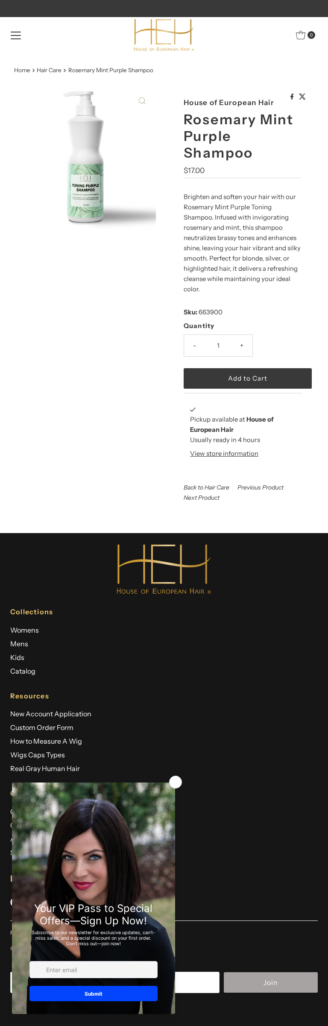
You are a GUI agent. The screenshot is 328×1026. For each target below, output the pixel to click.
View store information (224, 453)
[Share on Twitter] (302, 97)
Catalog (22, 671)
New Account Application (50, 713)
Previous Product (260, 487)
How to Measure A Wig (46, 741)
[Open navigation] (15, 35)
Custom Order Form (41, 727)
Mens (19, 643)
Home (22, 70)
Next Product (202, 497)
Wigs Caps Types (37, 754)
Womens (24, 630)
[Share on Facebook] (292, 97)
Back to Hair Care (206, 487)
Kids (17, 657)
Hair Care (49, 70)
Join (271, 982)
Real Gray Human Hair (45, 768)
